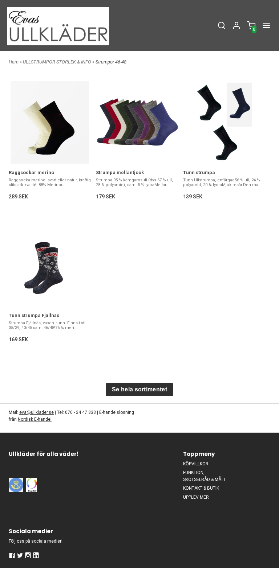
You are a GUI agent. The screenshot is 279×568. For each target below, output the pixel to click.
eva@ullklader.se (36, 412)
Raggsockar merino (31, 172)
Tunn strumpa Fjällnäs (34, 315)
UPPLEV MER (196, 497)
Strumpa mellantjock (120, 172)
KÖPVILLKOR (196, 463)
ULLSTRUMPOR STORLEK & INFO (57, 62)
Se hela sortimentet (139, 389)
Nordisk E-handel (35, 419)
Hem (14, 62)
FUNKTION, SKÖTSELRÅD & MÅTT (204, 476)
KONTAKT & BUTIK (201, 488)
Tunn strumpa (199, 172)
